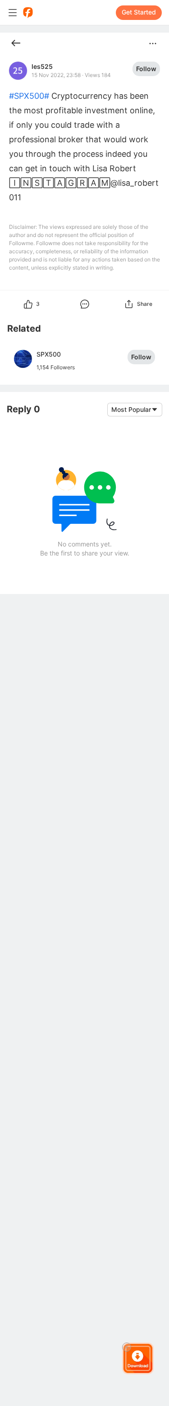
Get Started (139, 12)
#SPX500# (29, 96)
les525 (42, 66)
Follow (146, 68)
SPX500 (49, 354)
